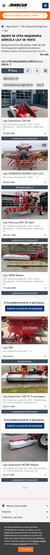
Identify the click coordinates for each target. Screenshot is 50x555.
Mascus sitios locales (17, 506)
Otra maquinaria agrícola (34, 26)
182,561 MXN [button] (9, 235)
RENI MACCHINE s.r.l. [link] (24, 187)
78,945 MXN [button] (9, 182)
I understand (25, 549)
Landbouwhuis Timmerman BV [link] (24, 138)
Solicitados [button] (8, 356)
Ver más (44, 54)
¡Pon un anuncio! (45, 5)
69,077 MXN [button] (9, 407)
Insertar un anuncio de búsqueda (24, 308)
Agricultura (12, 26)
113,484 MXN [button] (9, 288)
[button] (12, 70)
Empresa (6, 512)
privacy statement (20, 544)
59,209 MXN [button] (9, 133)
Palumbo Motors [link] (25, 361)
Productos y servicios (12, 517)
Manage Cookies (39, 541)
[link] (24, 104)
